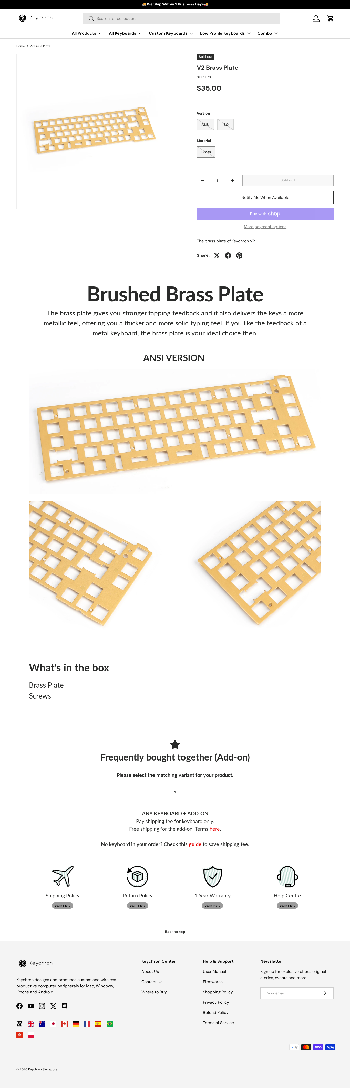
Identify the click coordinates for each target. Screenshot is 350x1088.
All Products (84, 33)
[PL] (30, 1035)
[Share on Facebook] (228, 255)
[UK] (30, 1023)
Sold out (288, 180)
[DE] (75, 1023)
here (215, 829)
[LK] (19, 1023)
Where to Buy (154, 992)
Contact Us (151, 981)
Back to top (175, 931)
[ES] (98, 1023)
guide (195, 844)
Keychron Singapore (42, 1069)
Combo (265, 33)
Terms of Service (218, 1022)
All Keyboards (122, 33)
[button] (330, 18)
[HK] (19, 1035)
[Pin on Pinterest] (239, 255)
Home (20, 46)
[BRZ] (109, 1023)
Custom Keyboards (168, 33)
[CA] (64, 1023)
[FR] (87, 1023)
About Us (150, 971)
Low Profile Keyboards (222, 33)
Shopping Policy (218, 992)
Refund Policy (216, 1012)
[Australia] (42, 1023)
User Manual (214, 971)
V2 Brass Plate (40, 46)
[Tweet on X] (216, 255)
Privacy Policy (216, 1002)
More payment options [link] (265, 226)
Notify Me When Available (265, 197)
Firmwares (213, 981)
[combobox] (181, 18)
